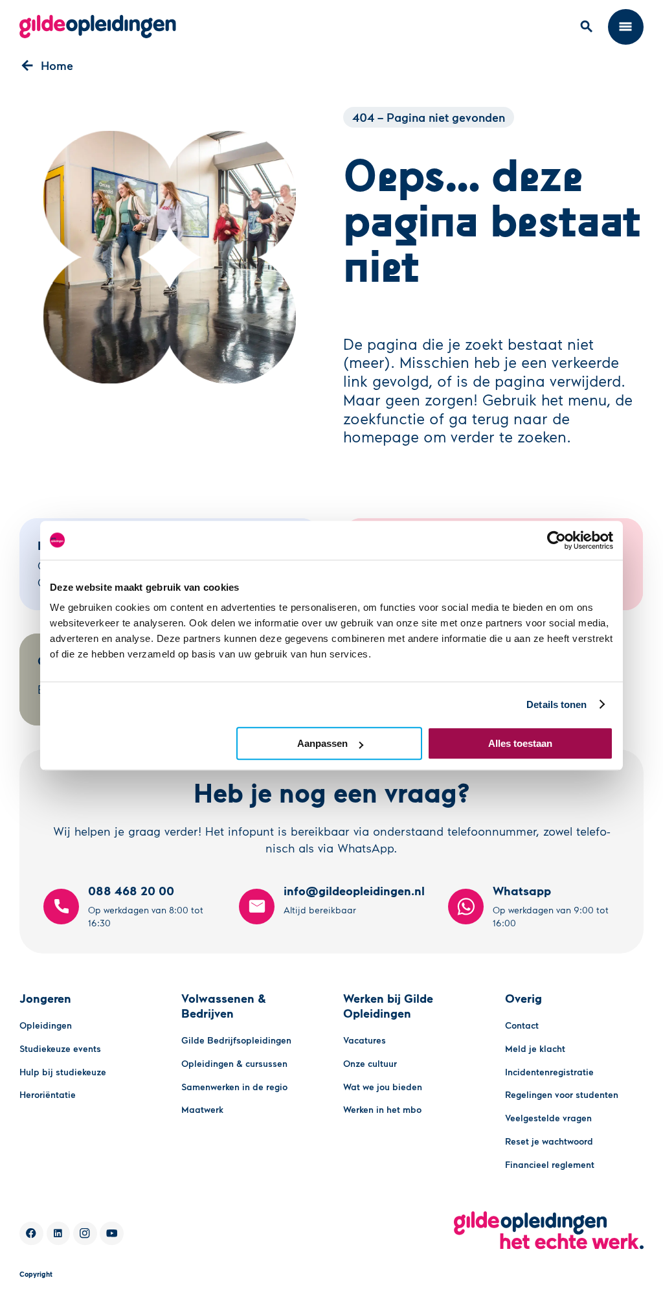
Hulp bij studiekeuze (62, 1071)
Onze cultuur (370, 1063)
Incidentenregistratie (549, 1071)
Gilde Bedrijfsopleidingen (236, 1039)
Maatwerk (202, 1109)
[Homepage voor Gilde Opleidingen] (97, 26)
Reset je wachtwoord (549, 1141)
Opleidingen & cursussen (234, 1063)
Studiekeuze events (60, 1048)
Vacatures (364, 1039)
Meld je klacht (535, 1048)
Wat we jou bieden (382, 1086)
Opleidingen (45, 1025)
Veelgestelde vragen (548, 1117)
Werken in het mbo (382, 1109)
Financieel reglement (549, 1164)
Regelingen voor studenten (561, 1094)
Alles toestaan (520, 743)
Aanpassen (322, 743)
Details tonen (556, 704)
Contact (522, 1025)
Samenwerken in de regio (234, 1086)
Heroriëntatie (47, 1094)
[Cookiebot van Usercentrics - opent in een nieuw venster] (556, 540)
